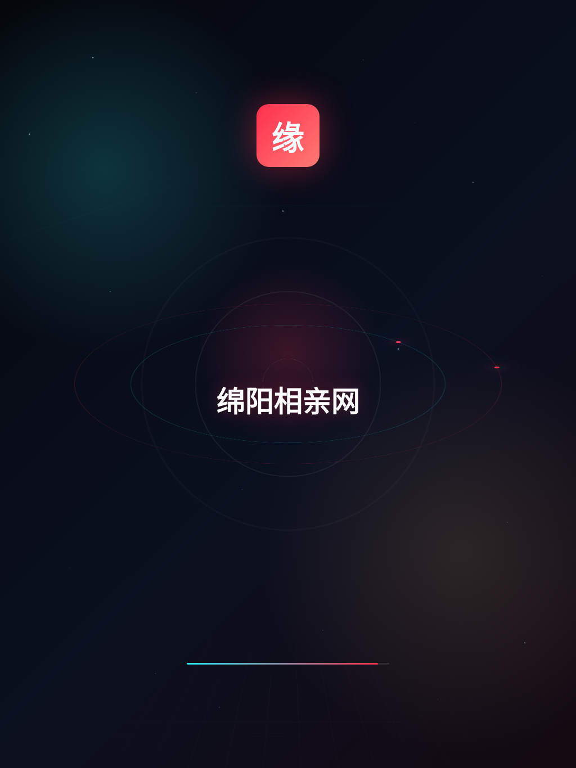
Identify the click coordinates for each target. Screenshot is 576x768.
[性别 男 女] (466, 344)
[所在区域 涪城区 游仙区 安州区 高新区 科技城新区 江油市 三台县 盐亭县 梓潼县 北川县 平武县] (466, 459)
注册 (357, 244)
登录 (463, 244)
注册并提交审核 (410, 504)
